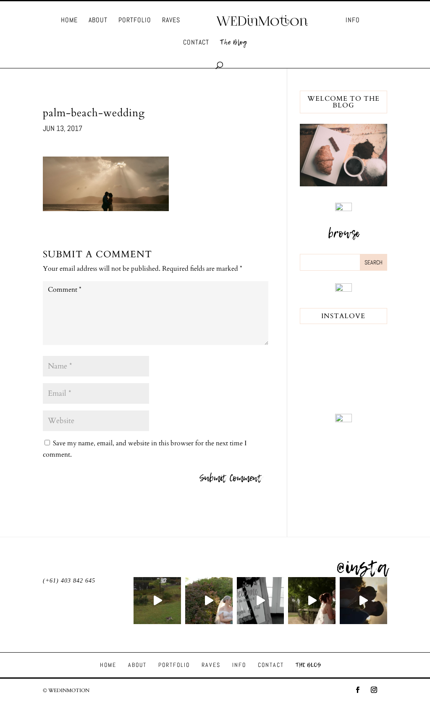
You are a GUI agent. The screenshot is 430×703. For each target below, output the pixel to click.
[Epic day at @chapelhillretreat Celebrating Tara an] (157, 601)
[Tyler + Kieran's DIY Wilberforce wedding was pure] (312, 601)
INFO (353, 20)
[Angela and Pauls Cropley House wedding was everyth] (260, 601)
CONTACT (196, 43)
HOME (69, 20)
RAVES (171, 20)
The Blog (233, 43)
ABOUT (98, 20)
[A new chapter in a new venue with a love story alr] (209, 601)
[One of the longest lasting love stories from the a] (363, 601)
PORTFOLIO (134, 20)
